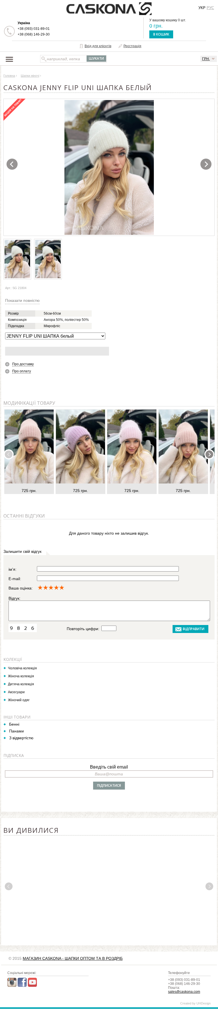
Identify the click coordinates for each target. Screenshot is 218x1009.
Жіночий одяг (19, 700)
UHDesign (203, 1003)
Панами (16, 731)
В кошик (161, 34)
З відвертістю (21, 738)
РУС (210, 8)
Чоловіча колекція (22, 668)
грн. (206, 59)
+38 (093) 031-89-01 (34, 29)
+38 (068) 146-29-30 (34, 34)
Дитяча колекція (21, 684)
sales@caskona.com (184, 992)
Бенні (14, 724)
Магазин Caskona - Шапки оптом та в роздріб (73, 958)
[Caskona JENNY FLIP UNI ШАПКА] (109, 167)
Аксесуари (16, 692)
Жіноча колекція (21, 676)
